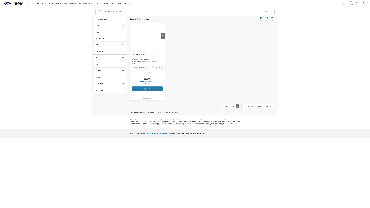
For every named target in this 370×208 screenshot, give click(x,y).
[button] (163, 36)
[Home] (29, 3)
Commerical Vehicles (72, 3)
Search (266, 11)
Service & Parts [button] (89, 3)
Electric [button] (51, 3)
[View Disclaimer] (149, 72)
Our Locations (124, 3)
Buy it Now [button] (147, 89)
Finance (59, 3)
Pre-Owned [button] (41, 3)
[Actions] (161, 54)
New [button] (33, 3)
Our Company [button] (102, 3)
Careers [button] (113, 3)
